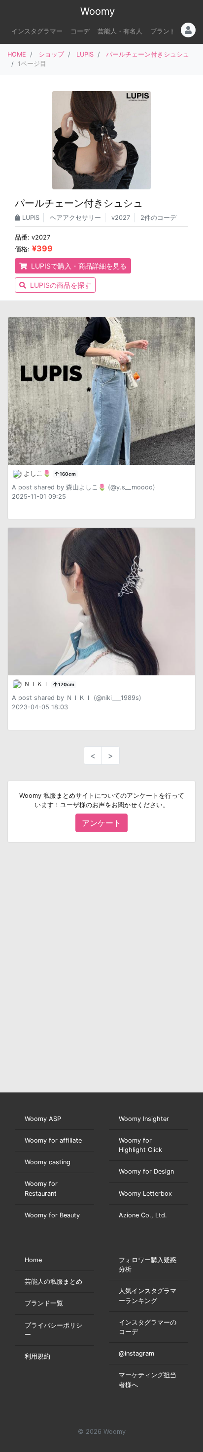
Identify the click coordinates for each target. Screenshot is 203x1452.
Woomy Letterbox (145, 1193)
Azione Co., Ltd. (143, 1215)
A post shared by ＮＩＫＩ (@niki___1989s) (76, 697)
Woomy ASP (43, 1118)
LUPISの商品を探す (59, 285)
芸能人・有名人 (120, 31)
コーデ (80, 31)
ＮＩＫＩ (37, 684)
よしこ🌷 (38, 473)
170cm (65, 684)
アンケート (101, 823)
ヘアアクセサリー (75, 217)
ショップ (51, 54)
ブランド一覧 (44, 1303)
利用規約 (37, 1356)
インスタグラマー (37, 31)
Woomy (97, 11)
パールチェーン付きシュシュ (147, 54)
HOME (16, 54)
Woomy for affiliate (53, 1140)
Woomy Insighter (144, 1118)
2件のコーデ (158, 217)
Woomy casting (47, 1162)
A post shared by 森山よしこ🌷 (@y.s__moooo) (83, 487)
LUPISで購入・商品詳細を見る (78, 266)
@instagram (136, 1353)
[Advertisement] (101, 967)
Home (33, 1260)
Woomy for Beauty (52, 1215)
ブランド (163, 31)
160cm (67, 474)
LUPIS (85, 54)
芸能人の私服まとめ (53, 1281)
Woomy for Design (146, 1171)
